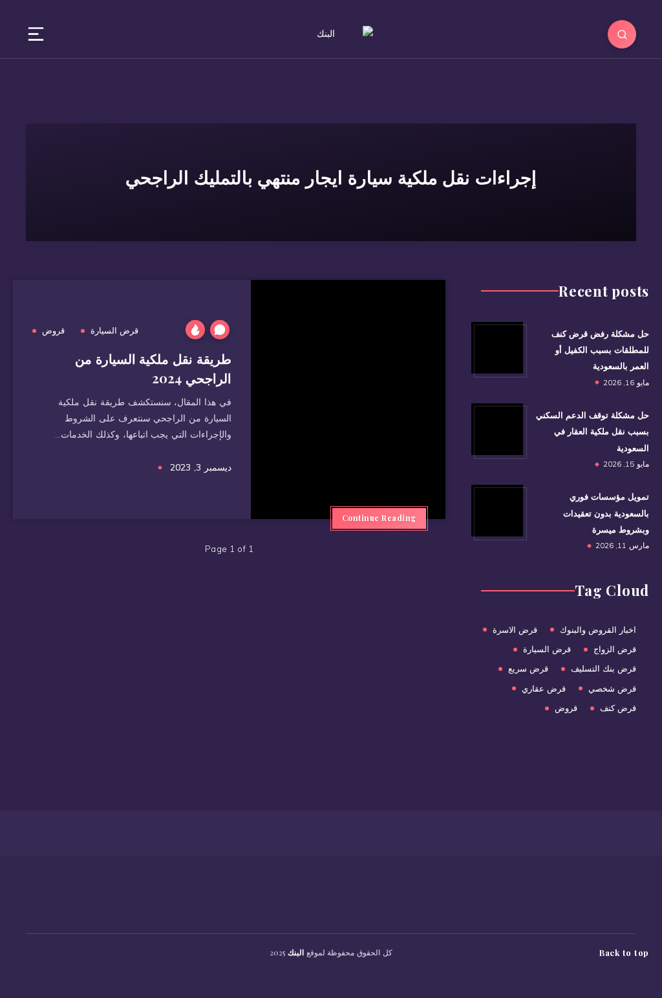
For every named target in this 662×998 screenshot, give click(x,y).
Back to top (624, 951)
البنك (296, 952)
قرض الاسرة (515, 629)
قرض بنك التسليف (603, 668)
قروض (53, 330)
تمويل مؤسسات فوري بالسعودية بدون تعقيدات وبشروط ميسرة (606, 513)
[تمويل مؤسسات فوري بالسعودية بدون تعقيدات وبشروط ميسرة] (497, 510)
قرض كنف (618, 708)
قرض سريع (528, 668)
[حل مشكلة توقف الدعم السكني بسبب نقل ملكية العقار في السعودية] (497, 429)
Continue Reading (379, 518)
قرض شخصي (612, 688)
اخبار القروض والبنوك (598, 629)
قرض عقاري (544, 688)
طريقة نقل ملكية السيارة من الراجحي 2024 (153, 368)
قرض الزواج (614, 649)
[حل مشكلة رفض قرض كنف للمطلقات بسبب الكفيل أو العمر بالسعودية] (497, 348)
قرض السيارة (114, 330)
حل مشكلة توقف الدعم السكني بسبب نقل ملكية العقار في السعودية (592, 431)
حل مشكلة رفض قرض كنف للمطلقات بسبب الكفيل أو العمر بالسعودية (600, 350)
